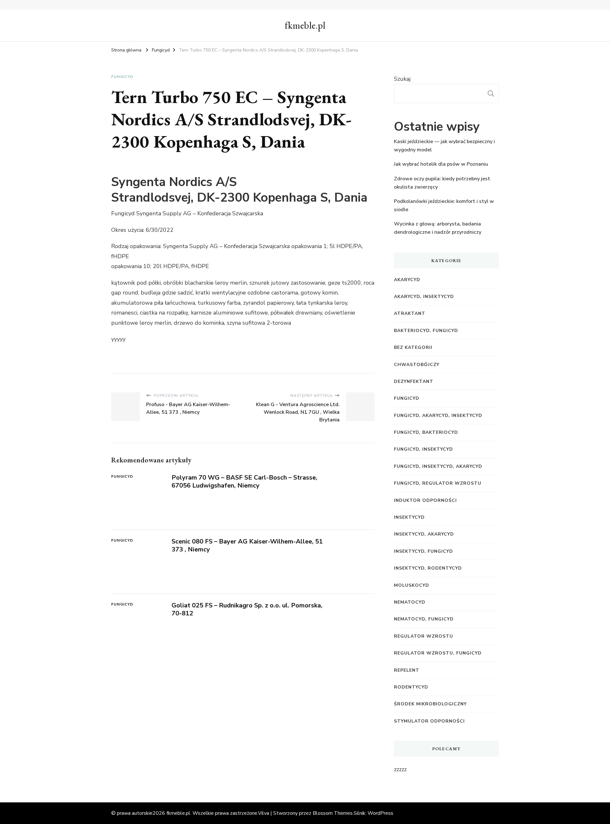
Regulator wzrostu (423, 636)
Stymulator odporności (429, 721)
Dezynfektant (413, 381)
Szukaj (402, 79)
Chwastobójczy (416, 365)
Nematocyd (409, 602)
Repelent (406, 670)
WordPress (380, 813)
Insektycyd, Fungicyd (423, 551)
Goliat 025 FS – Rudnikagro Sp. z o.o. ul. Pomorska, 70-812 (247, 609)
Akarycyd (407, 280)
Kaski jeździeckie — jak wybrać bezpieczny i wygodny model (444, 145)
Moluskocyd (411, 585)
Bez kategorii (413, 347)
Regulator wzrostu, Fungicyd (438, 653)
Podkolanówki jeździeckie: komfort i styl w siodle (444, 205)
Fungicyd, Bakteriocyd (426, 432)
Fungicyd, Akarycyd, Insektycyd (438, 415)
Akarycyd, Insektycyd (424, 297)
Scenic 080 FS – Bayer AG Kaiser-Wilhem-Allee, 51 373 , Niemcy (247, 545)
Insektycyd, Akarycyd (424, 534)
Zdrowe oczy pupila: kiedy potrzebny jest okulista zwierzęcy (442, 182)
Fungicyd (122, 76)
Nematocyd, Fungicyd (424, 619)
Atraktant (409, 313)
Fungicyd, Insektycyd (423, 449)
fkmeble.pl (305, 25)
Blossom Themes (333, 813)
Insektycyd (409, 517)
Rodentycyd (411, 687)
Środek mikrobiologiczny (430, 704)
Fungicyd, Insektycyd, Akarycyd (438, 466)
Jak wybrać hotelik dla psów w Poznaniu (441, 164)
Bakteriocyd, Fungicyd (426, 331)
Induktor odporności (425, 500)
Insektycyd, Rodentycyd (428, 568)
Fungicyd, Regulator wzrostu (437, 483)
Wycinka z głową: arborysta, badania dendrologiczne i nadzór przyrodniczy (437, 228)
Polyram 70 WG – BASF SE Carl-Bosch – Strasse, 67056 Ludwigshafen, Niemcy (244, 481)
